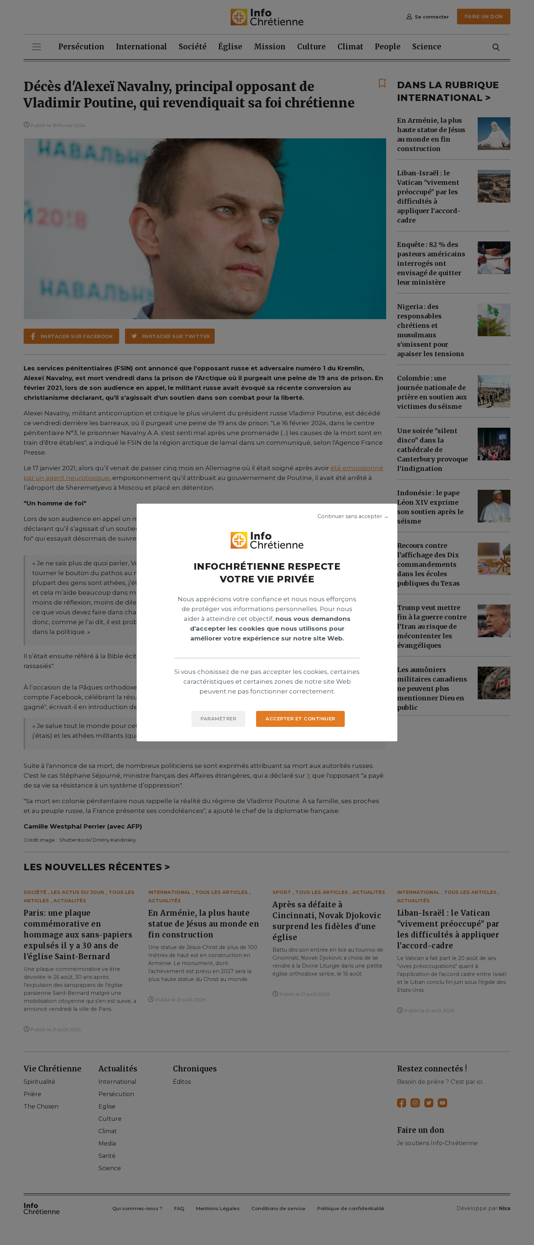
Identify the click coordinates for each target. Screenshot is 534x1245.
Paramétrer (218, 718)
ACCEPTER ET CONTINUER (300, 718)
